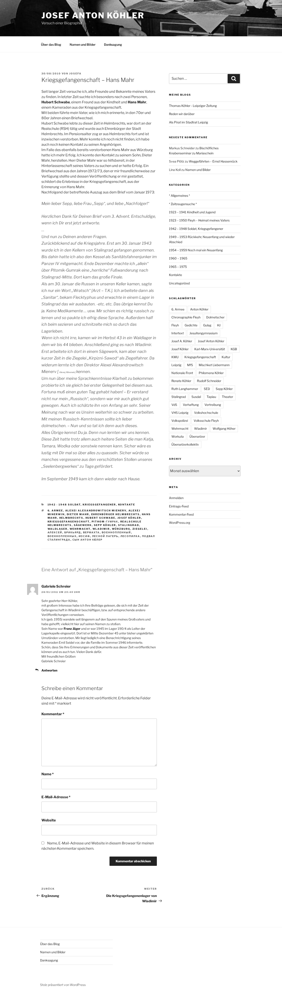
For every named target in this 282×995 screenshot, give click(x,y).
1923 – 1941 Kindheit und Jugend (192, 212)
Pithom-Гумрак (105, 521)
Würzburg (121, 528)
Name (47, 774)
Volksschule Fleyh (206, 420)
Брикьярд (72, 532)
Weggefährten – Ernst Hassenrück (213, 161)
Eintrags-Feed (179, 506)
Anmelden (176, 498)
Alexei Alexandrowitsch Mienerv (95, 510)
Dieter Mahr (78, 514)
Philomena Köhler (211, 373)
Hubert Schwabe (100, 517)
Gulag (207, 325)
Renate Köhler (181, 381)
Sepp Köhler (105, 525)
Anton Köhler (199, 309)
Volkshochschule (206, 412)
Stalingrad (128, 525)
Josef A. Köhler (181, 341)
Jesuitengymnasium (203, 333)
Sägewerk (83, 525)
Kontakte (126, 504)
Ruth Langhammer (184, 389)
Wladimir (101, 528)
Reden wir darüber (182, 114)
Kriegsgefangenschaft (69, 521)
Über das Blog (51, 44)
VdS (174, 405)
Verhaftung (191, 405)
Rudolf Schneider (209, 381)
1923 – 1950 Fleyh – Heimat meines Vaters (199, 220)
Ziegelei (139, 528)
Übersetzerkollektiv (185, 444)
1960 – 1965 (178, 258)
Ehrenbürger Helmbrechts (115, 514)
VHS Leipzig (179, 412)
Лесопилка (130, 536)
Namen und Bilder (83, 44)
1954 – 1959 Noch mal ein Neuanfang (196, 250)
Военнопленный (116, 532)
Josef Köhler (129, 517)
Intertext (177, 333)
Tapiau (211, 397)
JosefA (75, 73)
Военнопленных (62, 536)
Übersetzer (197, 436)
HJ (219, 325)
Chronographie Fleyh (185, 317)
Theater (227, 397)
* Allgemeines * (179, 195)
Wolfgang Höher (224, 428)
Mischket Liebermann (214, 365)
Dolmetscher (215, 317)
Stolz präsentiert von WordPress (63, 985)
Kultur (226, 357)
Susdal (196, 397)
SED (207, 389)
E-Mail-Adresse (55, 797)
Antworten (49, 670)
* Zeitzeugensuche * (183, 204)
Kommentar (52, 714)
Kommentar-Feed (181, 514)
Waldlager (58, 528)
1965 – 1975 (178, 267)
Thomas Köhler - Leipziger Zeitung (193, 106)
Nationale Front (182, 373)
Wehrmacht (80, 528)
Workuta (177, 436)
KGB (234, 349)
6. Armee (55, 510)
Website (48, 820)
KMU (175, 357)
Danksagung (113, 44)
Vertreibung (212, 405)
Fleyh (175, 325)
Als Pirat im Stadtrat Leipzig (188, 122)
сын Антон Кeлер (87, 539)
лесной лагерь (105, 536)
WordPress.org (179, 522)
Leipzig (176, 365)
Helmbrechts (71, 517)
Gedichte (191, 325)
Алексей (55, 532)
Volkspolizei (179, 420)
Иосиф (84, 536)
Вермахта (91, 532)
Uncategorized (179, 283)
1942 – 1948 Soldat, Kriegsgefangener (196, 229)
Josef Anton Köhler (92, 15)
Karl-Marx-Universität (209, 349)
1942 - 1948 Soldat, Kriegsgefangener (82, 504)
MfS (190, 365)
